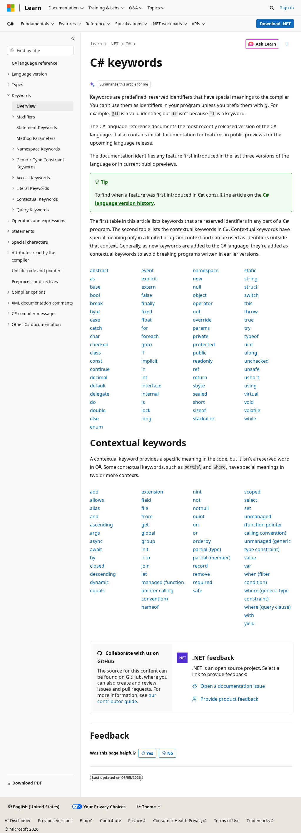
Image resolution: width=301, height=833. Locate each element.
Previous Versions (55, 820)
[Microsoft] (11, 8)
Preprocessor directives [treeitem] (35, 281)
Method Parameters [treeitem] (36, 138)
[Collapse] (73, 39)
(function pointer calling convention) (162, 590)
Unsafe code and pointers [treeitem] (37, 270)
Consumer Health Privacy (178, 820)
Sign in (287, 7)
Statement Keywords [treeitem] (36, 127)
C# (128, 43)
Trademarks (258, 820)
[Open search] (272, 8)
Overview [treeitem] (26, 106)
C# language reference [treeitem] (34, 63)
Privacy (135, 820)
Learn (96, 43)
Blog (84, 820)
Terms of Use (227, 820)
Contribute (110, 820)
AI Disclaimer (18, 820)
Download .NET (275, 23)
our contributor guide (126, 698)
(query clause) (267, 607)
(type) (207, 549)
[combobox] (40, 50)
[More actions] (287, 44)
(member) (211, 557)
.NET (113, 43)
